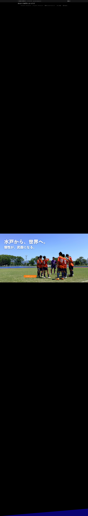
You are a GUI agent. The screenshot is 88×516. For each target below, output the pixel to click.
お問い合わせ (65, 5)
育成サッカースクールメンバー (50, 5)
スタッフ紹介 (59, 5)
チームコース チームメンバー (26, 5)
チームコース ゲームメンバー (38, 5)
